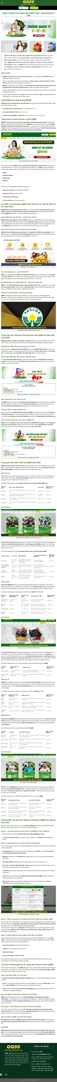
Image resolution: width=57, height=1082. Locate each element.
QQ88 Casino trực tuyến (8, 476)
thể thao (6, 787)
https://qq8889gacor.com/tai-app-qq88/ (35, 115)
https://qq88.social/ (23, 112)
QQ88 (6, 55)
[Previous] (4, 29)
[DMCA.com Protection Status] (4, 1074)
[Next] (53, 29)
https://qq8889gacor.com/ (29, 108)
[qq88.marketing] (28, 3)
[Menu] (2, 3)
